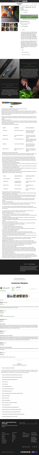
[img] (19, 304)
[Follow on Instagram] (34, 446)
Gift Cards (13, 437)
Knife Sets (13, 435)
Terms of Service (4, 441)
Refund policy (4, 442)
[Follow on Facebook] (32, 446)
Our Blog (3, 435)
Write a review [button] (33, 288)
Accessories (14, 436)
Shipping (3, 437)
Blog (12, 440)
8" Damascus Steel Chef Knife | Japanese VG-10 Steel (28, 7)
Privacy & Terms (4, 440)
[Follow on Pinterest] (36, 446)
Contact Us (3, 436)
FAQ (12, 441)
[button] (22, 10)
